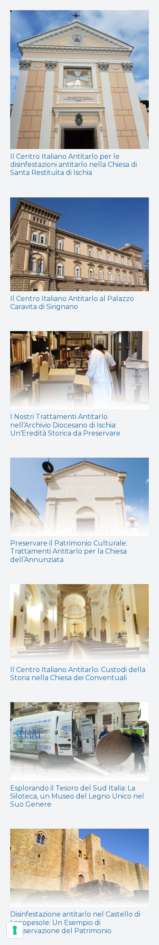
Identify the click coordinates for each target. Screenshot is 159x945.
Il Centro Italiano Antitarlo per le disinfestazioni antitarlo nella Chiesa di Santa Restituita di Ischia (73, 164)
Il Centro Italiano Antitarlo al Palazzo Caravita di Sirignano (72, 303)
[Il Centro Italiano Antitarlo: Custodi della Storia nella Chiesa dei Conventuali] (79, 623)
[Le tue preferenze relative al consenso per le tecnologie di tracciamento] (15, 930)
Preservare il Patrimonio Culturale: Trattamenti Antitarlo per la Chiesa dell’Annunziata (68, 551)
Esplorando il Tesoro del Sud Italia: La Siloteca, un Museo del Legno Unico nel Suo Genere (77, 796)
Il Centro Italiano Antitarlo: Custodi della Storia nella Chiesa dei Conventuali (77, 674)
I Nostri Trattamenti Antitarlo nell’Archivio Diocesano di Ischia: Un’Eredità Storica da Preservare (65, 425)
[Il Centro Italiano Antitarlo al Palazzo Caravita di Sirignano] (79, 244)
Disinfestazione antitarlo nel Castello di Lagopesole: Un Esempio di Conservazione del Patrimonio (75, 922)
